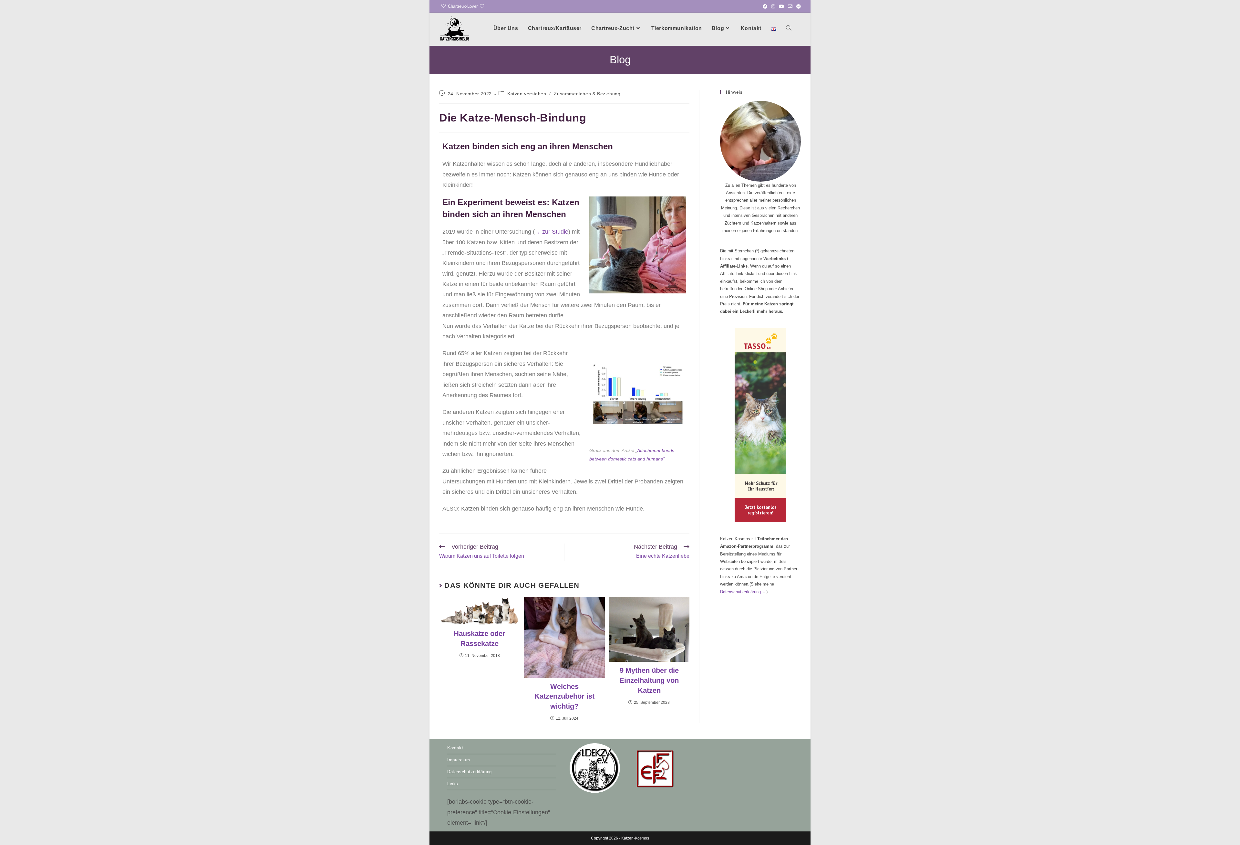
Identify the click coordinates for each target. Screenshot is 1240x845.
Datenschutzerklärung (743, 591)
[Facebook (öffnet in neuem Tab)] (765, 6)
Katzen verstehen (526, 93)
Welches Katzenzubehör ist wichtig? (564, 696)
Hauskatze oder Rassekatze (479, 638)
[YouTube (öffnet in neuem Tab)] (781, 6)
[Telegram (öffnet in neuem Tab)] (797, 6)
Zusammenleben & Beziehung (587, 93)
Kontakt (455, 747)
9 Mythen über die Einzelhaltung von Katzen (649, 680)
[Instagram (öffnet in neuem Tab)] (773, 6)
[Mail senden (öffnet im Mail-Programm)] (790, 6)
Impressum (458, 759)
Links (452, 783)
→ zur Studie (551, 231)
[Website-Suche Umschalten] (788, 28)
